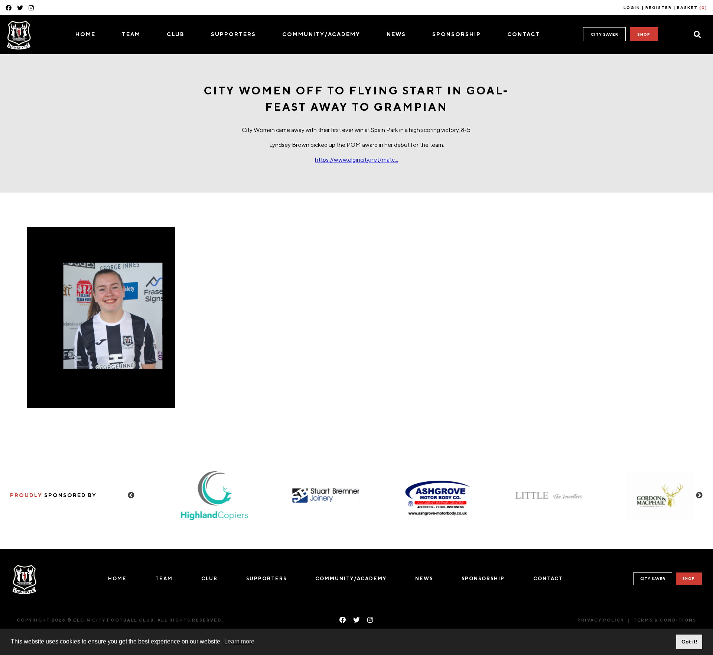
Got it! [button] (689, 642)
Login (632, 7)
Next (699, 495)
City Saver (604, 34)
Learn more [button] (239, 641)
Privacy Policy (600, 619)
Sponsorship (456, 34)
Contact (523, 34)
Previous (131, 495)
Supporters (233, 34)
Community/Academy (321, 34)
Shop (643, 34)
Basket (692, 7)
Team (131, 34)
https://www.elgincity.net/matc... (356, 159)
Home (85, 34)
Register (658, 7)
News (396, 34)
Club (176, 34)
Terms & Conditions (665, 619)
